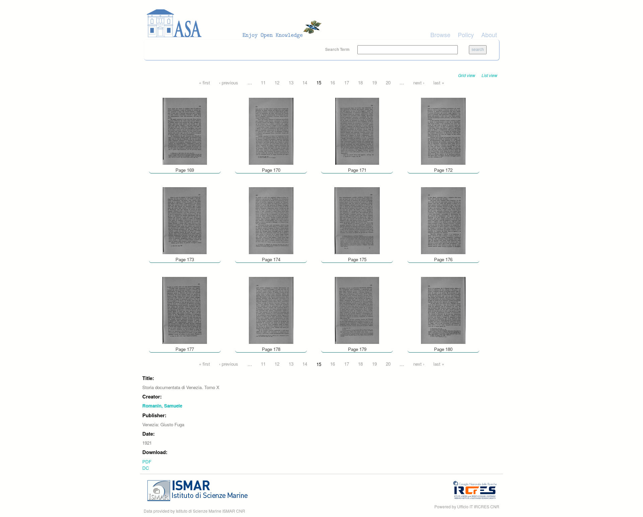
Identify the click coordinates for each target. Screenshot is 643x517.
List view (489, 75)
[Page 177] (184, 309)
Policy (466, 34)
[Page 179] (357, 309)
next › (418, 82)
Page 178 (271, 349)
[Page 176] (443, 220)
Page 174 (271, 259)
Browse (440, 34)
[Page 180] (443, 309)
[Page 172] (443, 130)
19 (374, 82)
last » (438, 82)
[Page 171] (357, 130)
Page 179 (357, 349)
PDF (146, 461)
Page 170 (271, 170)
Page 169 (184, 170)
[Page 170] (271, 130)
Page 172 (443, 170)
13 (291, 82)
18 (360, 82)
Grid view (466, 75)
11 (263, 82)
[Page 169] (184, 130)
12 (277, 82)
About (489, 34)
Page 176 (443, 259)
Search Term (338, 49)
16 (332, 82)
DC (145, 468)
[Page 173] (184, 220)
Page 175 (357, 259)
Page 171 (357, 170)
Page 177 (184, 349)
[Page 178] (271, 309)
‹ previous (228, 82)
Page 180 (443, 349)
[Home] (236, 23)
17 (346, 82)
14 (304, 82)
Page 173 (184, 259)
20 (388, 82)
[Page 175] (357, 220)
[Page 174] (271, 220)
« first (204, 82)
